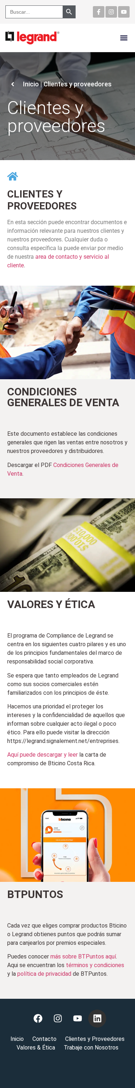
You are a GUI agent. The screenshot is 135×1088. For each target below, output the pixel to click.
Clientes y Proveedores (95, 1038)
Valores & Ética (36, 1047)
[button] (124, 38)
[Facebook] (38, 1019)
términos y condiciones (95, 965)
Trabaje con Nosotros (91, 1047)
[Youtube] (124, 12)
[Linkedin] (97, 1019)
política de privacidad (44, 973)
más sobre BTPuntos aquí (83, 956)
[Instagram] (111, 12)
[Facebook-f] (98, 12)
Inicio (17, 1038)
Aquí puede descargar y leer (42, 754)
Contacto (44, 1038)
